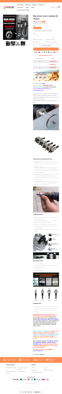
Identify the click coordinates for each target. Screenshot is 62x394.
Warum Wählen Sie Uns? (11, 371)
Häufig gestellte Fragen (11, 367)
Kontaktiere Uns (21, 371)
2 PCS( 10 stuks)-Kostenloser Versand (42, 30)
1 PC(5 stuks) (37, 27)
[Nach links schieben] (4, 43)
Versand (34, 23)
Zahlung (33, 367)
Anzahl (34, 33)
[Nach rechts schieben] (27, 43)
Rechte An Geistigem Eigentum (22, 368)
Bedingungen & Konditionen (37, 372)
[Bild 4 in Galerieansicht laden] (23, 43)
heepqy (34, 383)
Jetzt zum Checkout (46, 49)
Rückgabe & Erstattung (48, 369)
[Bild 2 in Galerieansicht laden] (13, 43)
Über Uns (8, 373)
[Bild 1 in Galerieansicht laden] (8, 43)
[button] (20, 7)
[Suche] (54, 7)
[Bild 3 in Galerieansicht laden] (18, 43)
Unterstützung (34, 369)
